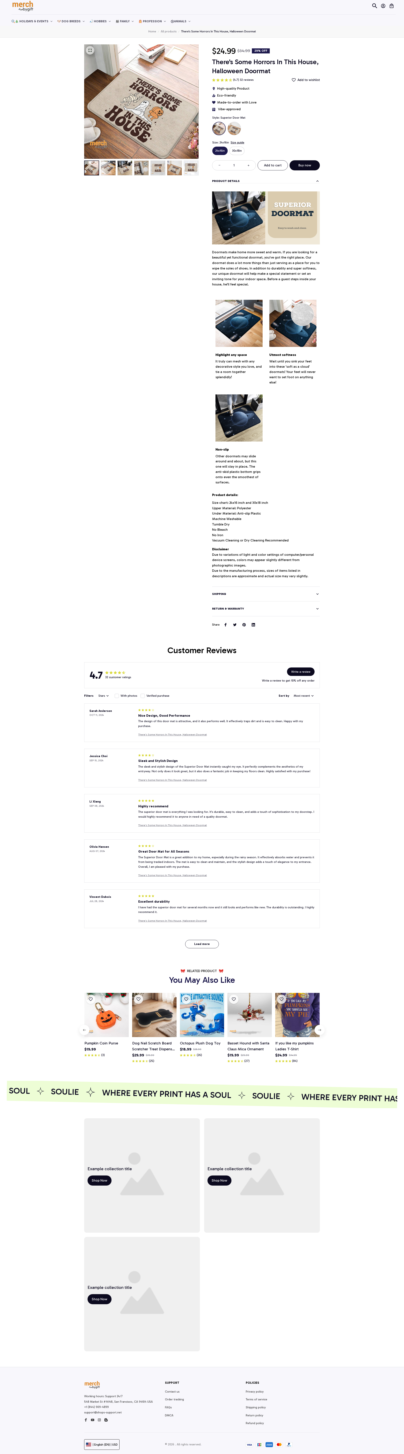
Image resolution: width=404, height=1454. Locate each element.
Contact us (172, 1391)
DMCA (169, 1415)
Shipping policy (256, 1407)
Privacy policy (255, 1391)
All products (169, 31)
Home (152, 31)
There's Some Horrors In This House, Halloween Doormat (172, 734)
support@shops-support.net (103, 1412)
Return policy (254, 1415)
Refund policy (255, 1423)
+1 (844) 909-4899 (96, 1407)
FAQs (168, 1407)
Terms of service (256, 1399)
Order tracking (174, 1399)
